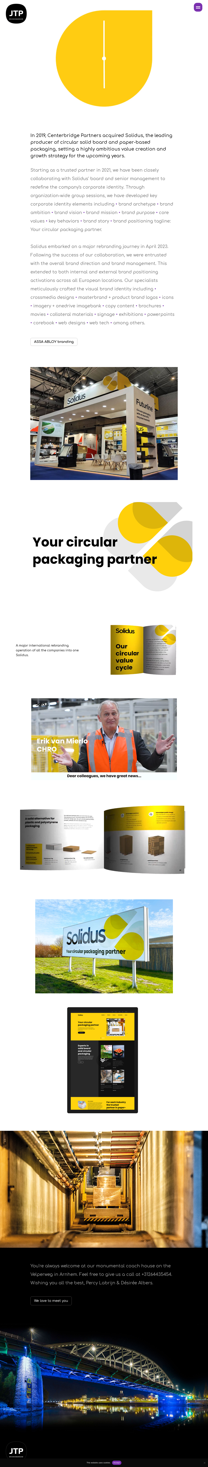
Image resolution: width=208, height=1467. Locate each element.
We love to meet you (51, 1301)
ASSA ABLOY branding (54, 342)
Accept (116, 1462)
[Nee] (204, 1462)
